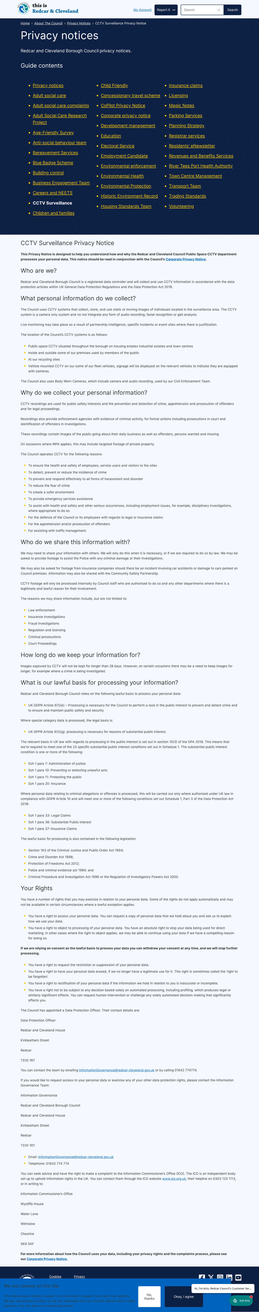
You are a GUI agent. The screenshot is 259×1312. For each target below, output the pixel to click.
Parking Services (185, 115)
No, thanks (149, 1296)
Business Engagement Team (61, 182)
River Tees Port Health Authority (201, 165)
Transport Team (185, 185)
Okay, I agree (184, 1297)
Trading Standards (187, 195)
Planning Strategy (186, 125)
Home (25, 23)
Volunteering (181, 206)
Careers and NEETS (52, 192)
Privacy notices (48, 85)
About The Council (48, 23)
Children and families (54, 213)
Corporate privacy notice (126, 115)
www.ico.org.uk (174, 1179)
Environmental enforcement (128, 165)
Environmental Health (122, 175)
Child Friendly (114, 85)
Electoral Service (117, 145)
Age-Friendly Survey (53, 132)
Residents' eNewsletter (192, 145)
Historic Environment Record (129, 195)
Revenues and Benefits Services (201, 155)
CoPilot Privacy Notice (123, 105)
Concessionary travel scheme (130, 95)
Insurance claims (186, 85)
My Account (142, 10)
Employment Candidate (124, 155)
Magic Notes (181, 105)
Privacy (79, 1276)
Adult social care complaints (61, 105)
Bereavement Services (55, 152)
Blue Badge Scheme (53, 162)
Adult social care (49, 95)
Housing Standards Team (126, 206)
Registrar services (187, 135)
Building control (48, 172)
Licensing (178, 95)
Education (111, 135)
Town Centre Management (195, 175)
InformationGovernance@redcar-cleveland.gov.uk (116, 1070)
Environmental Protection (126, 185)
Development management (128, 125)
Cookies (80, 1305)
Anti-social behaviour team (59, 142)
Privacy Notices (79, 23)
